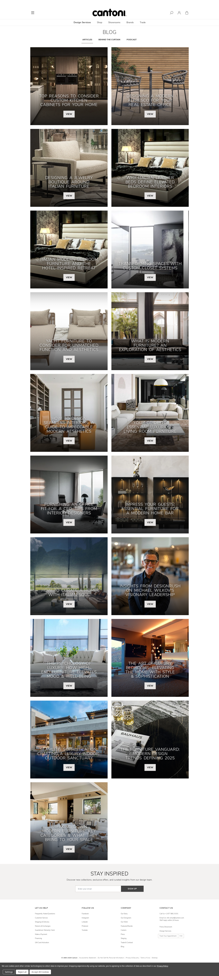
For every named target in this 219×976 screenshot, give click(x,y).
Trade (142, 22)
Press (123, 934)
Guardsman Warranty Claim (45, 930)
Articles (87, 39)
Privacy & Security (132, 958)
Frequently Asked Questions (45, 914)
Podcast (132, 39)
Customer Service (41, 918)
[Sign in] (179, 13)
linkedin (85, 922)
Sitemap (155, 958)
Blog (122, 946)
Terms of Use (145, 958)
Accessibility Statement (87, 958)
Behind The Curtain (109, 39)
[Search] (171, 13)
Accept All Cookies (40, 972)
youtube (85, 930)
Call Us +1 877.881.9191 (169, 914)
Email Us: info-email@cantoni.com (172, 918)
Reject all (22, 972)
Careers (123, 930)
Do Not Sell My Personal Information (111, 958)
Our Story (124, 914)
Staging (123, 938)
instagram (85, 918)
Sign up (132, 888)
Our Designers (126, 918)
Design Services (165, 931)
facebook (85, 914)
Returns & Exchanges (42, 926)
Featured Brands (127, 926)
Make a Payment (41, 934)
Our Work (124, 922)
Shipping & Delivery (42, 922)
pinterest (85, 926)
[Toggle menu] (32, 12)
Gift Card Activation (42, 942)
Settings (9, 972)
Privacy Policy (162, 966)
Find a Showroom (166, 927)
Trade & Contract (127, 942)
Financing (38, 938)
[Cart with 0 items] (187, 13)
